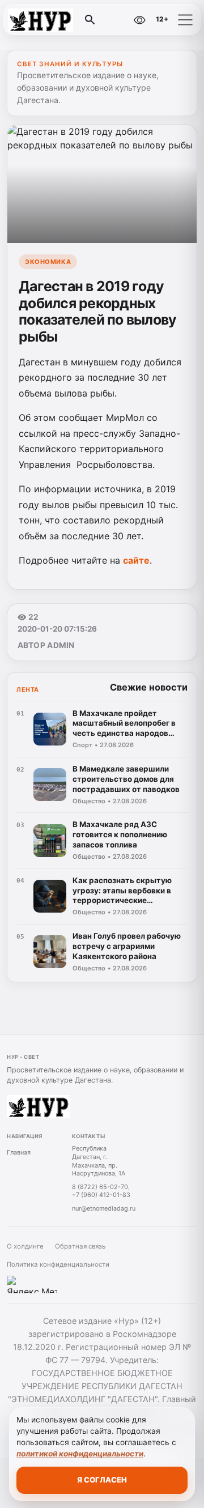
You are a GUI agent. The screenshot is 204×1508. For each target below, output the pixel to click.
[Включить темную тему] (115, 20)
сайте (136, 560)
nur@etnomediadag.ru (103, 1208)
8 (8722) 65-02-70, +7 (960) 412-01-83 (101, 1191)
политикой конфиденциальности (79, 1453)
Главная (19, 1152)
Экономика (48, 262)
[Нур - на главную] (55, 20)
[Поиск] (90, 20)
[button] (185, 20)
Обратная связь (80, 1246)
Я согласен (102, 1479)
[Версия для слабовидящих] (140, 19)
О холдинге (25, 1246)
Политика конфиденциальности (58, 1264)
